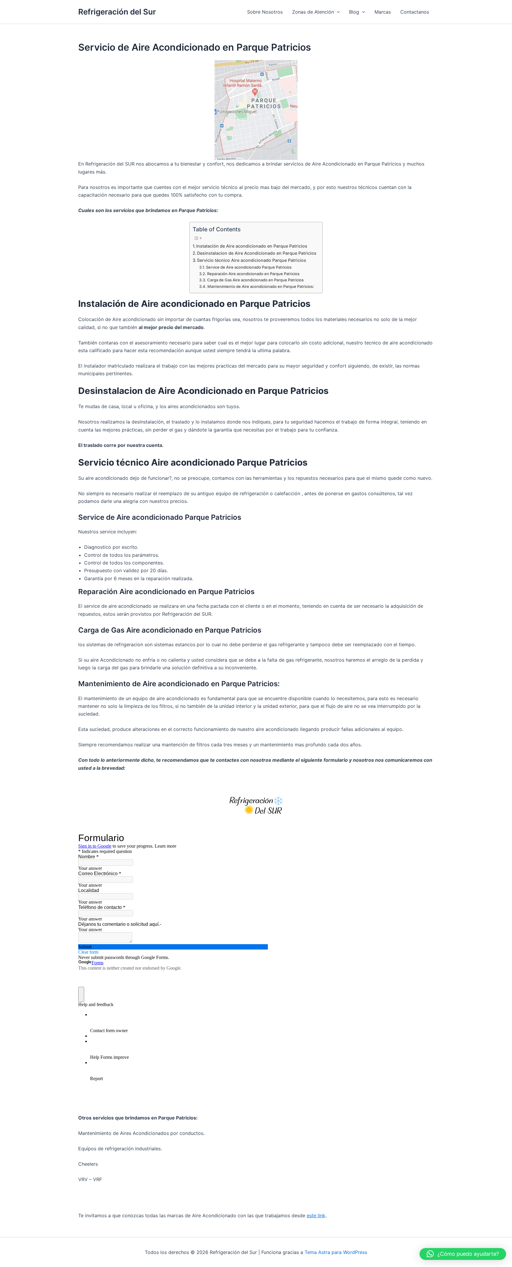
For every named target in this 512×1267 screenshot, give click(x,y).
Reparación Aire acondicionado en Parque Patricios (253, 273)
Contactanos (414, 12)
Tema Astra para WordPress (336, 1252)
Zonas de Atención (313, 12)
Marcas (383, 12)
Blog (354, 12)
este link (316, 1215)
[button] (337, 12)
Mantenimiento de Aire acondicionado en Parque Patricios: (260, 286)
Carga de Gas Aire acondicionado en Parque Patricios (255, 280)
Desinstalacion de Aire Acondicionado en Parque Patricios (256, 253)
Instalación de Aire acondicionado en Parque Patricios (251, 245)
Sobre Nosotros (265, 12)
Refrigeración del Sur (117, 11)
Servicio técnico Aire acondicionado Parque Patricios (251, 260)
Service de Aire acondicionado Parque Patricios (249, 267)
